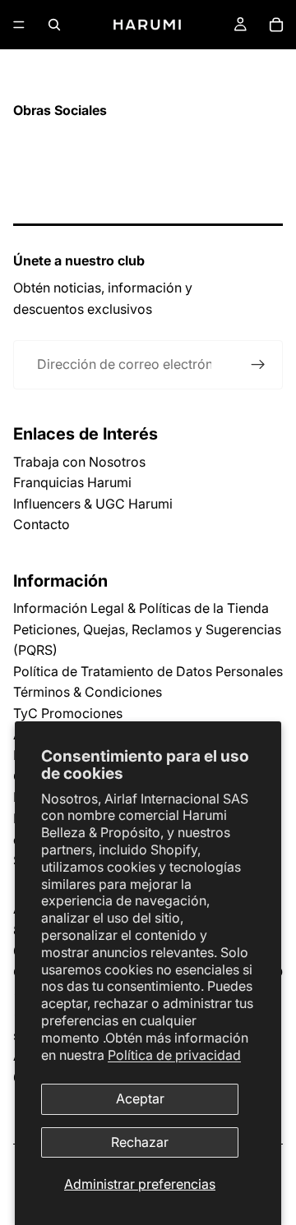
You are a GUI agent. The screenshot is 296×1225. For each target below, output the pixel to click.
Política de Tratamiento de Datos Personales (148, 671)
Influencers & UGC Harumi (93, 503)
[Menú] (19, 25)
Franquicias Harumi (72, 482)
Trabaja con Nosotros (79, 462)
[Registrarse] (258, 365)
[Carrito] (276, 25)
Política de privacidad (174, 1055)
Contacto (41, 524)
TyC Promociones (68, 713)
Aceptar (140, 1098)
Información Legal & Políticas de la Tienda (141, 608)
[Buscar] (54, 25)
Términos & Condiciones (87, 692)
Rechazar (140, 1142)
